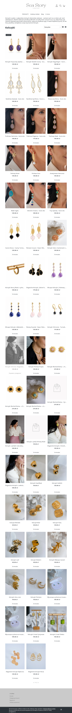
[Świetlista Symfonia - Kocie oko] (36, 84)
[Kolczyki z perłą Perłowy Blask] (36, 427)
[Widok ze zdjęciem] (63, 27)
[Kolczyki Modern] (36, 544)
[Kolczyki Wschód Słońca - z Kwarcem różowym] (57, 350)
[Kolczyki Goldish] (57, 468)
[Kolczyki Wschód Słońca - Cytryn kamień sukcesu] (57, 388)
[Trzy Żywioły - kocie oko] (57, 195)
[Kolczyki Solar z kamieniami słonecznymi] (57, 233)
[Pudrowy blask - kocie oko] (57, 121)
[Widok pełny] (65, 27)
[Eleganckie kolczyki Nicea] (36, 656)
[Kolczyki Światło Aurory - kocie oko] (36, 46)
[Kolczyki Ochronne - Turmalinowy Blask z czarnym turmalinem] (57, 311)
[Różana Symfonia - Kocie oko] (57, 84)
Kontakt (11, 696)
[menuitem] (25, 14)
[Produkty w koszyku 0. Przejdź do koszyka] (64, 7)
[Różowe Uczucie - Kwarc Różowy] (36, 233)
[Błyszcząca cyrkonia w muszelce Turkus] (57, 582)
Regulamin (12, 700)
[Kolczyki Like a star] (15, 582)
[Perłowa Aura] (36, 158)
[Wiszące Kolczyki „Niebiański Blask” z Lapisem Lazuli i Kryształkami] (15, 311)
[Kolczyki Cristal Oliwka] (57, 619)
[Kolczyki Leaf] (15, 544)
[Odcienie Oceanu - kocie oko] (36, 195)
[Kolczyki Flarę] (57, 507)
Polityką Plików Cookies (49, 708)
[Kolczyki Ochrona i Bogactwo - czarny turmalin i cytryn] (15, 350)
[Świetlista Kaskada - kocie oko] (15, 84)
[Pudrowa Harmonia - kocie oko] (15, 121)
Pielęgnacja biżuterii (14, 698)
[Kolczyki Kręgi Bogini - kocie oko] (57, 46)
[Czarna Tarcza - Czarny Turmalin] (15, 233)
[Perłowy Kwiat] (15, 158)
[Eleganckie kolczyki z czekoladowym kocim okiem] (15, 469)
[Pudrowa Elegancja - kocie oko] (36, 121)
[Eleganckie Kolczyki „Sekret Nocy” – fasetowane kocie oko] (36, 271)
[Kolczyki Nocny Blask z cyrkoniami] (15, 271)
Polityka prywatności (15, 702)
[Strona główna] (36, 6)
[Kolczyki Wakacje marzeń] (57, 544)
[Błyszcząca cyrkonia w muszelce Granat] (15, 619)
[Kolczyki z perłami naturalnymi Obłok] (15, 429)
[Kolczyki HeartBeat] (36, 468)
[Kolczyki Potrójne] (36, 582)
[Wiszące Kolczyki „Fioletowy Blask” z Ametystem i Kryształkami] (57, 271)
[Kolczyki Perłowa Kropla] (36, 350)
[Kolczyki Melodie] (15, 507)
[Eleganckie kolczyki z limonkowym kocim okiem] (57, 429)
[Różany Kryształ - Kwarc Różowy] (36, 311)
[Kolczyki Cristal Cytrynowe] (36, 619)
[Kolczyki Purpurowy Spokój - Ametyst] (15, 46)
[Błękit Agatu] (15, 195)
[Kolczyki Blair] (36, 507)
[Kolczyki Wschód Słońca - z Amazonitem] (36, 390)
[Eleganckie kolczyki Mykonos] (15, 656)
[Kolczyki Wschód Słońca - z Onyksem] (15, 390)
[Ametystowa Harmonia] (57, 158)
